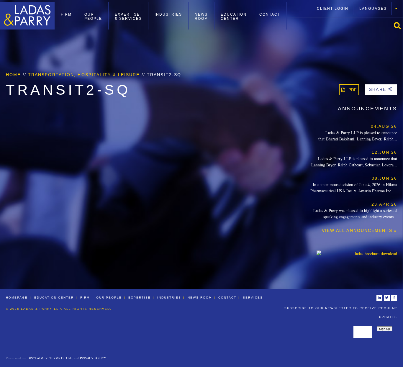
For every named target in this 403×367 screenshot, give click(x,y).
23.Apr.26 (384, 204)
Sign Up (384, 328)
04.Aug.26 (384, 126)
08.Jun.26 (384, 178)
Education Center (234, 16)
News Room (201, 16)
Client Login (332, 8)
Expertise (139, 297)
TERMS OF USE (60, 358)
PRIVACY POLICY (93, 358)
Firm (66, 14)
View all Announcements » (359, 230)
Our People (93, 16)
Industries (168, 14)
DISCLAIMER (37, 358)
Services (253, 297)
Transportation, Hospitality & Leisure (84, 74)
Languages (373, 8)
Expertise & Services (128, 16)
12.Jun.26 (384, 152)
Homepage (17, 297)
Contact (269, 14)
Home (13, 74)
